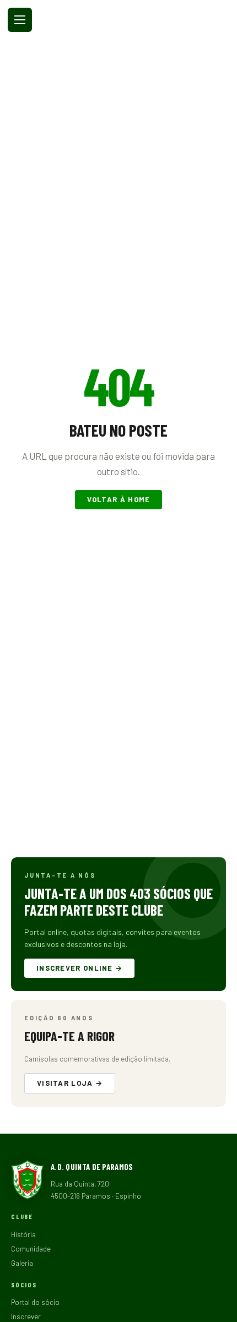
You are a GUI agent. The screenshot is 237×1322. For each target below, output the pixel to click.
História (23, 1234)
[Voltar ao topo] (220, 1310)
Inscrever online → (79, 968)
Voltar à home (118, 499)
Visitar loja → (70, 1083)
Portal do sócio (35, 1302)
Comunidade (31, 1248)
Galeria (22, 1263)
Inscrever (26, 1316)
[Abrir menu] (20, 20)
